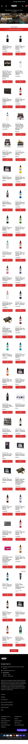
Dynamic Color (12, 737)
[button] (1, 6)
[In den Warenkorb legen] (7, 54)
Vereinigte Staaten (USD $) (19, 1)
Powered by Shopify (18, 737)
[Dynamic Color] (4, 660)
